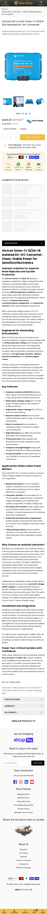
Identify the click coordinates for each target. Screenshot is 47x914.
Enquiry (24, 129)
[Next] (43, 102)
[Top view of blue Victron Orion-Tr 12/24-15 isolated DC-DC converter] (7, 101)
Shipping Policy (23, 794)
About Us (23, 849)
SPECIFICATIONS (12, 699)
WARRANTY (10, 706)
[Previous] (4, 102)
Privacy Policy (23, 809)
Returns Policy (23, 798)
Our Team (23, 853)
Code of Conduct (23, 860)
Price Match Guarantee (23, 805)
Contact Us (23, 864)
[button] (6, 3)
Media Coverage (23, 867)
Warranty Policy (23, 801)
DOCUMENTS (10, 712)
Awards (23, 856)
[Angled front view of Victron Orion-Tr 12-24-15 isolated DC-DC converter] (29, 101)
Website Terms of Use (23, 812)
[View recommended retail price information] (23, 119)
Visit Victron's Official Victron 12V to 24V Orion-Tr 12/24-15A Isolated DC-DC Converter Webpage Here (22, 690)
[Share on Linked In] (26, 113)
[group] (23, 67)
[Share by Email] (30, 113)
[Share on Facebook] (23, 113)
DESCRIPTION (11, 243)
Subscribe (37, 763)
